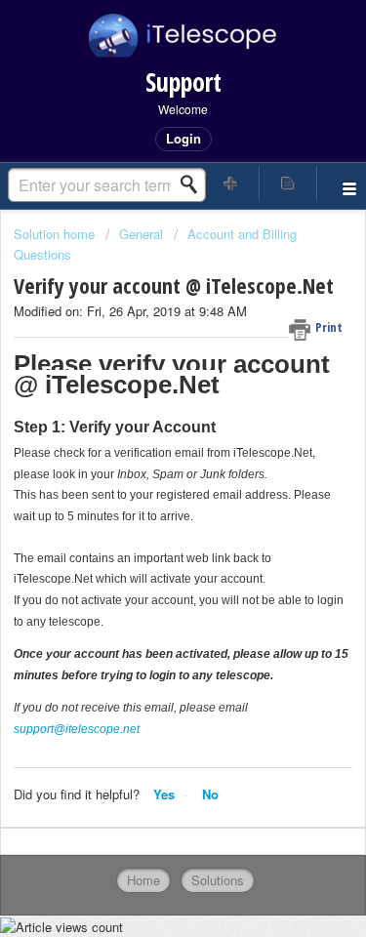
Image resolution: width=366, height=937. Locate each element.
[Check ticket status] (288, 183)
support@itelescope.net (77, 729)
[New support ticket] (231, 183)
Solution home (56, 233)
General (141, 233)
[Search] (194, 184)
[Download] (147, 452)
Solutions (217, 880)
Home (143, 880)
